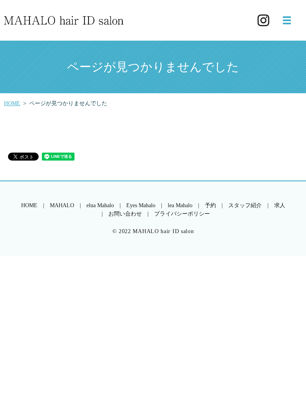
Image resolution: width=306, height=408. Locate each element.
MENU (287, 20)
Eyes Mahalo (140, 205)
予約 (210, 205)
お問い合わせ (125, 214)
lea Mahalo (180, 205)
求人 (279, 205)
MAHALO (62, 205)
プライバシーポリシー (182, 214)
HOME (12, 103)
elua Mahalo (100, 205)
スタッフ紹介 (245, 205)
